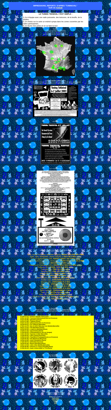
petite (74, 82)
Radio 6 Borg (55, 398)
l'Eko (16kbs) (55, 399)
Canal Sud (55, 400)
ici (76, 83)
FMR (55, 402)
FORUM (59, 8)
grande (78, 82)
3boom (51, 396)
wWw (79, 257)
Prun (55, 403)
